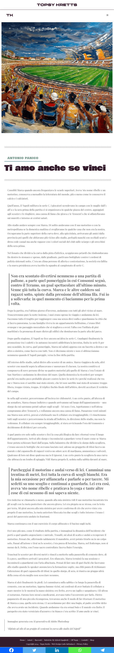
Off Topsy (74, 640)
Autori (29, 640)
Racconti (38, 640)
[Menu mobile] (107, 15)
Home (22, 640)
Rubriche (48, 640)
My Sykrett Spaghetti (60, 640)
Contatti (84, 640)
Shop (92, 640)
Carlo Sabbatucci (68, 644)
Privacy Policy (82, 644)
